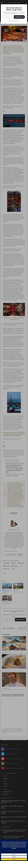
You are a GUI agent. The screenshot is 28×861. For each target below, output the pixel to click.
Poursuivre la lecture (14, 20)
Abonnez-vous (19, 17)
